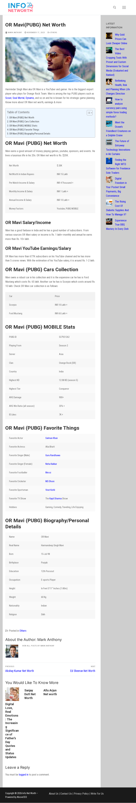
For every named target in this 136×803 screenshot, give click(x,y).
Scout (8, 98)
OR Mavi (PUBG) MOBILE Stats (23, 125)
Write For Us (97, 793)
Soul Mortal (18, 98)
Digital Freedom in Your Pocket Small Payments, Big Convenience (116, 187)
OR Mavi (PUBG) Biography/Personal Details (30, 133)
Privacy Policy (81, 793)
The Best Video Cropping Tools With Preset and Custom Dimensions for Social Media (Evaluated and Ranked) (117, 62)
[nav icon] (124, 7)
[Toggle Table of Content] (88, 113)
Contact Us (66, 793)
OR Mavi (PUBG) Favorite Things (24, 129)
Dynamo (30, 98)
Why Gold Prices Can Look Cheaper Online (116, 39)
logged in (23, 774)
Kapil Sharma (55, 498)
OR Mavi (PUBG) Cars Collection (24, 121)
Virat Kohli (50, 490)
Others (53, 32)
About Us (53, 793)
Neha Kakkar (51, 464)
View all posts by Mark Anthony (38, 646)
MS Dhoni (49, 481)
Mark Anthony (14, 32)
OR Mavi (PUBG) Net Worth (21, 117)
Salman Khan (51, 438)
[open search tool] (114, 7)
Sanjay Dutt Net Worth (30, 694)
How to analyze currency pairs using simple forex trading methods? (116, 108)
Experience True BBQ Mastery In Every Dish (117, 225)
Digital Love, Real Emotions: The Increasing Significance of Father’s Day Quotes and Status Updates (12, 731)
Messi (48, 472)
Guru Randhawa (52, 455)
